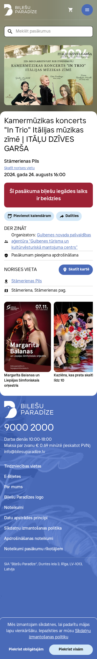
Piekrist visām (71, 649)
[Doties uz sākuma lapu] (20, 9)
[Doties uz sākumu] (28, 409)
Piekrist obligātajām (26, 649)
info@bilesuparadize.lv (24, 452)
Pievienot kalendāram (32, 216)
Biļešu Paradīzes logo (23, 497)
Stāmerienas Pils (26, 281)
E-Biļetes (12, 477)
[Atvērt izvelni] (87, 9)
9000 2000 (29, 428)
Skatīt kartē (79, 269)
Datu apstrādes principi (26, 518)
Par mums (13, 487)
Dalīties (72, 216)
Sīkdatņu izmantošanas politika (33, 528)
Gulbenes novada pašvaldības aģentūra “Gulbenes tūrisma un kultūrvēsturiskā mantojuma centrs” (51, 241)
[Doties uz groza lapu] (63, 9)
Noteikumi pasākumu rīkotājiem (33, 549)
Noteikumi (14, 508)
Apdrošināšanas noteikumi (28, 539)
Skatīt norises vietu (19, 168)
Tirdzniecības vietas (22, 466)
